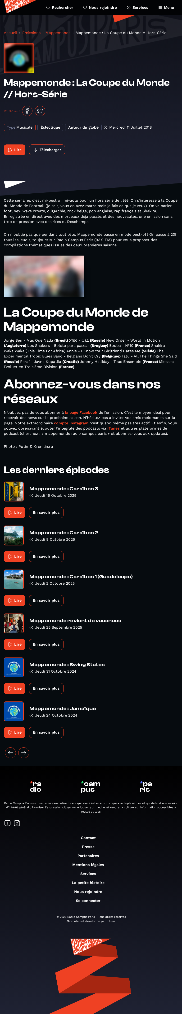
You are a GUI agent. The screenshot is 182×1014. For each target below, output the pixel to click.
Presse (88, 846)
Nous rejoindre (103, 7)
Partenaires (88, 855)
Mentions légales (88, 864)
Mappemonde (58, 32)
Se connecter (88, 900)
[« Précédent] (10, 753)
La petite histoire (88, 882)
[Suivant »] (23, 753)
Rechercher (62, 7)
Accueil (10, 32)
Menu (169, 7)
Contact (88, 838)
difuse (111, 921)
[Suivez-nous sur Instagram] (17, 823)
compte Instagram (71, 423)
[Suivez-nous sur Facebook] (7, 823)
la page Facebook (81, 412)
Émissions (31, 32)
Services (140, 7)
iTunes (113, 428)
